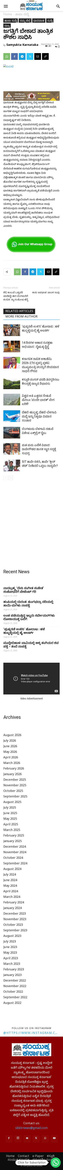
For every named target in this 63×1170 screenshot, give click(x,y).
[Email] (37, 56)
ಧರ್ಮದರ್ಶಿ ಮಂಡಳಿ (43, 1159)
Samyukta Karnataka (22, 45)
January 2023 (12, 975)
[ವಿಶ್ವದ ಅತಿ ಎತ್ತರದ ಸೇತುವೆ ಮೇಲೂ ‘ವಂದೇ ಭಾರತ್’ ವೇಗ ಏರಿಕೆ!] (11, 399)
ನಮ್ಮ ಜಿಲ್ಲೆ (25, 20)
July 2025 (9, 808)
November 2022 (14, 987)
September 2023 (15, 931)
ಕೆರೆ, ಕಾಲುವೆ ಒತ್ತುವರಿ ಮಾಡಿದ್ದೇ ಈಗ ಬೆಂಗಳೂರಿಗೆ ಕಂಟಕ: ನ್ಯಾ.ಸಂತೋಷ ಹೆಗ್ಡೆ (15, 296)
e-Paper (38, 1155)
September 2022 (15, 998)
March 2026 (11, 763)
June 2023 (10, 948)
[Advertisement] (31, 525)
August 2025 (12, 802)
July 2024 (9, 875)
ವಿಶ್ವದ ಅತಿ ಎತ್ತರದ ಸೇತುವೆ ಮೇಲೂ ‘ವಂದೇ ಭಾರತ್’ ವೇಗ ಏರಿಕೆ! (38, 400)
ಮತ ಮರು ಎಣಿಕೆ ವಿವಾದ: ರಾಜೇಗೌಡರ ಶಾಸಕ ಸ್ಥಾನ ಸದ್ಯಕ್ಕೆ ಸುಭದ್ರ (39, 449)
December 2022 (14, 981)
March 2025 (11, 830)
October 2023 (13, 925)
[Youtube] (54, 1139)
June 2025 (10, 814)
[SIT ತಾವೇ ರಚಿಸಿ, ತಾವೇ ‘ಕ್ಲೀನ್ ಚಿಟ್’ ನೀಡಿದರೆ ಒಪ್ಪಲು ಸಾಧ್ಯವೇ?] (11, 465)
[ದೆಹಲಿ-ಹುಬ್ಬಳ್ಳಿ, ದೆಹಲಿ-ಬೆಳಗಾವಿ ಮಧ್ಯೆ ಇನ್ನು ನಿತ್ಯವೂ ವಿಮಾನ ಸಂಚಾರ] (11, 416)
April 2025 (10, 825)
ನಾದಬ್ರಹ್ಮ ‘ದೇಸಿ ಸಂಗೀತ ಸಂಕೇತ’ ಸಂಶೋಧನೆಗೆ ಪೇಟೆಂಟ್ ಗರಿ (23, 590)
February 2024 (13, 903)
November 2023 (14, 920)
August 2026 (12, 736)
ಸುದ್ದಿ (49, 20)
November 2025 (14, 786)
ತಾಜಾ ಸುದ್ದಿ (22, 15)
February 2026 (13, 769)
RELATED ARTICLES (19, 312)
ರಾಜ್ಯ (7, 25)
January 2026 (12, 775)
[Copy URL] (45, 56)
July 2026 (9, 741)
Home (7, 15)
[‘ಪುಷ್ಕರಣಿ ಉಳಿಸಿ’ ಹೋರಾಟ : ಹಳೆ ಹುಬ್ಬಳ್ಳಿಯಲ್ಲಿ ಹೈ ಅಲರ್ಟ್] (11, 330)
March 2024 (11, 897)
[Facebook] (14, 56)
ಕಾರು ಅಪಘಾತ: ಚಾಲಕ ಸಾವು (46, 292)
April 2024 (10, 892)
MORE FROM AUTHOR (21, 317)
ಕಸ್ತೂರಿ (50, 1155)
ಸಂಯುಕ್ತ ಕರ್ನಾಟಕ (18, 1159)
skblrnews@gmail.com (31, 1128)
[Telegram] (22, 56)
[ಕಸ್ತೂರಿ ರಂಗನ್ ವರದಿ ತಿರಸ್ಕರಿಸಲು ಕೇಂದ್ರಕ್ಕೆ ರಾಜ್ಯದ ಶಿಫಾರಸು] (11, 383)
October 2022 (13, 992)
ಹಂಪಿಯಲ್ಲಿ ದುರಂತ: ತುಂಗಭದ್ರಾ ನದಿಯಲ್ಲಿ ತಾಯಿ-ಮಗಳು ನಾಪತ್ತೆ (28, 604)
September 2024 (15, 864)
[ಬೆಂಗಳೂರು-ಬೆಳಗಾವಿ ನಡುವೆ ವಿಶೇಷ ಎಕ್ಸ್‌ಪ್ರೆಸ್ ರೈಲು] (11, 433)
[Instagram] (18, 1138)
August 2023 (12, 936)
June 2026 (10, 747)
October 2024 (13, 858)
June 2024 (10, 881)
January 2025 (12, 842)
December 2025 (14, 780)
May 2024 (10, 886)
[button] (5, 6)
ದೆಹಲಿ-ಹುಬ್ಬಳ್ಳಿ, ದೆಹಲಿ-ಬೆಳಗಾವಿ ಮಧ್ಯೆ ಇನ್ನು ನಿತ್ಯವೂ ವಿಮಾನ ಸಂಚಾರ (39, 416)
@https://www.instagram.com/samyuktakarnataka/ (31, 1033)
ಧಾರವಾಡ (38, 20)
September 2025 (15, 797)
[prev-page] (5, 478)
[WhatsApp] (6, 56)
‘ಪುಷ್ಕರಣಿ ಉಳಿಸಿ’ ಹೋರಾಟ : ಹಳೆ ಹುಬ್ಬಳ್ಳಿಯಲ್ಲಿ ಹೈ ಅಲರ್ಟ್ (24, 631)
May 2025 (10, 819)
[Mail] (27, 1139)
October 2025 (13, 791)
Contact (23, 1155)
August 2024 (12, 869)
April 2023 (10, 959)
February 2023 (13, 970)
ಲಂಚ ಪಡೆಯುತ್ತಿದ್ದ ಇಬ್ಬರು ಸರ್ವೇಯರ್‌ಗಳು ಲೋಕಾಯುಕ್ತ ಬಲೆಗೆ (29, 617)
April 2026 (10, 758)
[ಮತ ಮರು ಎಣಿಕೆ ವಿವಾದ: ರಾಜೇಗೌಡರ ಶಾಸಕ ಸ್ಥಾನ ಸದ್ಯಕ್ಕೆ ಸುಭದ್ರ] (11, 449)
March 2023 (11, 964)
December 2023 (14, 914)
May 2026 (10, 752)
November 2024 (14, 853)
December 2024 (14, 847)
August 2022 (12, 1003)
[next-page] (11, 478)
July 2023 (9, 942)
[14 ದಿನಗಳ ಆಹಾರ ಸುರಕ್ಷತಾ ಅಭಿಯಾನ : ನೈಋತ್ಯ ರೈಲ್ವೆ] (11, 346)
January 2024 (12, 908)
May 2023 (10, 953)
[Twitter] (30, 56)
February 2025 (13, 836)
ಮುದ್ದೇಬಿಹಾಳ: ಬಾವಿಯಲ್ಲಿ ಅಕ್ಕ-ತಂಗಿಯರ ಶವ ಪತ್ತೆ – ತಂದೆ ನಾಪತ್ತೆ (31, 645)
